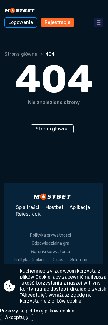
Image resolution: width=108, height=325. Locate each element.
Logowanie (20, 22)
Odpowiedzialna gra (50, 243)
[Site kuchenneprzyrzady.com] (21, 11)
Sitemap (78, 259)
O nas (58, 259)
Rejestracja (57, 22)
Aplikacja (80, 207)
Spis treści (27, 207)
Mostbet (54, 207)
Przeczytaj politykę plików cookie (37, 311)
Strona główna (21, 54)
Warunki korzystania (50, 251)
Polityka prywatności (50, 235)
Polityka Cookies (30, 259)
